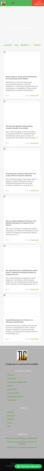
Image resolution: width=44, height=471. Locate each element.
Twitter (9, 423)
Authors (25, 45)
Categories (7, 45)
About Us (10, 386)
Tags (16, 45)
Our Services (11, 379)
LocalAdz (23, 464)
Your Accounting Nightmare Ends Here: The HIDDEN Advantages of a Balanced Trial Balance (21, 223)
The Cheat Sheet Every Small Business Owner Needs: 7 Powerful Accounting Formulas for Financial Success (21, 272)
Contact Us (11, 375)
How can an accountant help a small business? (22, 438)
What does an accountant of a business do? (22, 447)
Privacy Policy (12, 389)
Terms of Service (13, 393)
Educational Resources (15, 396)
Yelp (8, 426)
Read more (35, 96)
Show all (37, 45)
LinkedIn (10, 419)
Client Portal (11, 400)
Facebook (10, 412)
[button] (28, 466)
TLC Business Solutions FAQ (17, 382)
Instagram (11, 416)
